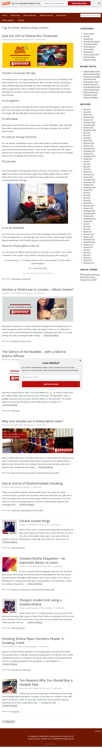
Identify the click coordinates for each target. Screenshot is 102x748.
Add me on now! (51, 384)
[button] (51, 363)
